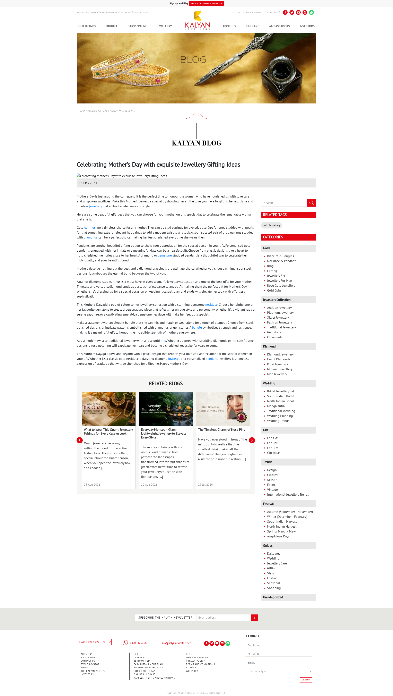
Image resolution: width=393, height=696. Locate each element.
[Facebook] (285, 12)
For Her (272, 443)
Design (272, 470)
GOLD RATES (124, 12)
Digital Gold (141, 12)
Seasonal (273, 583)
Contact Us (88, 661)
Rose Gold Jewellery (281, 285)
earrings (90, 227)
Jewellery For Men (279, 281)
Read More (108, 409)
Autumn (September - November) (290, 512)
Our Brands (87, 26)
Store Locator (90, 664)
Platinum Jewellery (280, 313)
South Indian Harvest (282, 521)
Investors (307, 26)
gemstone (165, 255)
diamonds (91, 237)
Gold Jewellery (271, 225)
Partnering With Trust (148, 667)
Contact (272, 12)
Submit (306, 680)
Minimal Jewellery (279, 369)
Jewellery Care (277, 563)
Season (272, 480)
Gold (106, 111)
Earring (272, 271)
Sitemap (191, 667)
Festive (272, 578)
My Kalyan (83, 12)
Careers (139, 657)
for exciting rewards (206, 3)
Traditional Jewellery (281, 327)
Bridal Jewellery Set (280, 391)
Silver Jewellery (278, 317)
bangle (197, 327)
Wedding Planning (280, 416)
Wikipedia (192, 671)
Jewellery (164, 26)
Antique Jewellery (279, 308)
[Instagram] (305, 12)
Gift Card (253, 26)
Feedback (259, 12)
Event (271, 485)
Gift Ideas (273, 453)
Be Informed (142, 661)
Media (94, 12)
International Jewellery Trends (288, 494)
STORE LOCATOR (242, 12)
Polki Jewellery (277, 364)
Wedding (273, 558)
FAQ (136, 654)
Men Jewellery (277, 374)
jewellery (95, 206)
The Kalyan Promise (93, 671)
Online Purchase (144, 674)
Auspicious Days (278, 536)
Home (82, 111)
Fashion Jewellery (279, 322)
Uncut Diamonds (278, 359)
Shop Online (138, 26)
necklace (211, 305)
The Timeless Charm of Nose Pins (221, 429)
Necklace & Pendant (281, 261)
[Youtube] (298, 12)
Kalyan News (108, 12)
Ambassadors (279, 26)
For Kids (273, 438)
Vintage (272, 490)
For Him (272, 448)
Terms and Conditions (200, 664)
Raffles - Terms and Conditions (154, 678)
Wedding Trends (278, 421)
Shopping (274, 588)
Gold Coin (274, 290)
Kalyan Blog (94, 111)
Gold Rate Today (144, 671)
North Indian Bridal (280, 401)
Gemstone (274, 332)
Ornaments (274, 337)
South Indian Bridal (280, 396)
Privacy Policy (195, 661)
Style (270, 573)
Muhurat (112, 26)
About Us (229, 26)
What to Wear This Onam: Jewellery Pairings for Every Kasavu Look (108, 431)
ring (163, 341)
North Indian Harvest (281, 526)
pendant (211, 359)
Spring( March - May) (281, 531)
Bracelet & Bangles (122, 111)
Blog (189, 654)
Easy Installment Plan (148, 664)
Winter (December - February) (287, 517)
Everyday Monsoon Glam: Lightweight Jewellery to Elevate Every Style (163, 433)
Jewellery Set (276, 276)
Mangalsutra (276, 406)
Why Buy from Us (197, 657)
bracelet (174, 359)
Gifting (272, 568)
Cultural (272, 475)
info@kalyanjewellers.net (176, 643)
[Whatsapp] (311, 12)
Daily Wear (274, 553)
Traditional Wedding (281, 411)
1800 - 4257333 (138, 643)
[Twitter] (291, 12)
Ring (270, 266)
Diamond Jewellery (280, 354)
